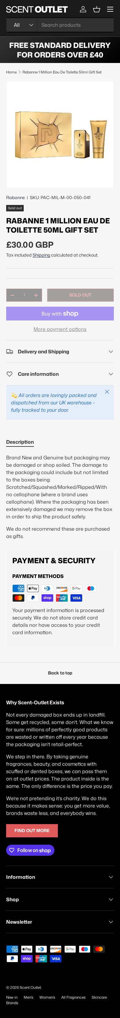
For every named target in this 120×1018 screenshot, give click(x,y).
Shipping (41, 255)
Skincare (99, 997)
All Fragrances (73, 997)
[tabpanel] (60, 497)
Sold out (80, 295)
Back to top (60, 673)
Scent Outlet (30, 987)
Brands (12, 1002)
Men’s (28, 997)
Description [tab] (20, 441)
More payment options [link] (60, 329)
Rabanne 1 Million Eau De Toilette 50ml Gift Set (62, 72)
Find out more (32, 830)
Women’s (47, 997)
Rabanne (15, 198)
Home (11, 72)
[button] (96, 9)
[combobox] (60, 25)
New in (12, 997)
